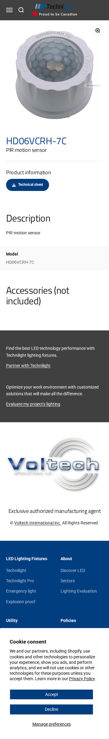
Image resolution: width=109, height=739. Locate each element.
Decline (51, 709)
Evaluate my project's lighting (33, 404)
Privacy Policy (82, 678)
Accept (51, 694)
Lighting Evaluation (79, 591)
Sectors (68, 580)
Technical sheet (30, 184)
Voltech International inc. (37, 522)
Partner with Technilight (28, 365)
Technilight (16, 570)
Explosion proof (20, 601)
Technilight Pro (20, 580)
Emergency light (21, 591)
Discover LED (73, 570)
